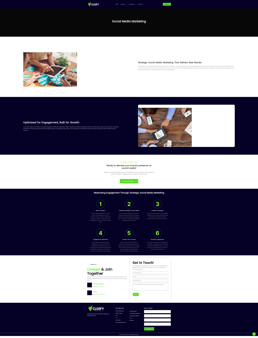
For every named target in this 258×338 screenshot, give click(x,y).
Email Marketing (132, 311)
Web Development (120, 311)
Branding (131, 320)
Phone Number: (98, 284)
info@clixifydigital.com (101, 294)
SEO (116, 315)
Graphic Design (119, 313)
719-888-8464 (101, 286)
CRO (130, 318)
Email (95, 292)
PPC (116, 317)
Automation (118, 320)
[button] (129, 181)
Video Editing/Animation (121, 322)
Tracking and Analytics (134, 315)
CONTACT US (93, 264)
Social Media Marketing (134, 313)
